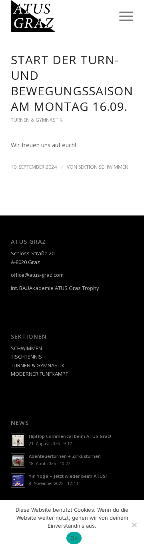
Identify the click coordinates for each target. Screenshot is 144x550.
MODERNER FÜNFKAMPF (39, 373)
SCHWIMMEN (26, 348)
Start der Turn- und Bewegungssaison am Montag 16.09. (72, 82)
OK (74, 538)
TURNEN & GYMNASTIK (36, 119)
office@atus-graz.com (37, 274)
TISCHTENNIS (26, 356)
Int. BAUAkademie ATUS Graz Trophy (55, 288)
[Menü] (122, 16)
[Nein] (134, 525)
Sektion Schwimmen (103, 167)
